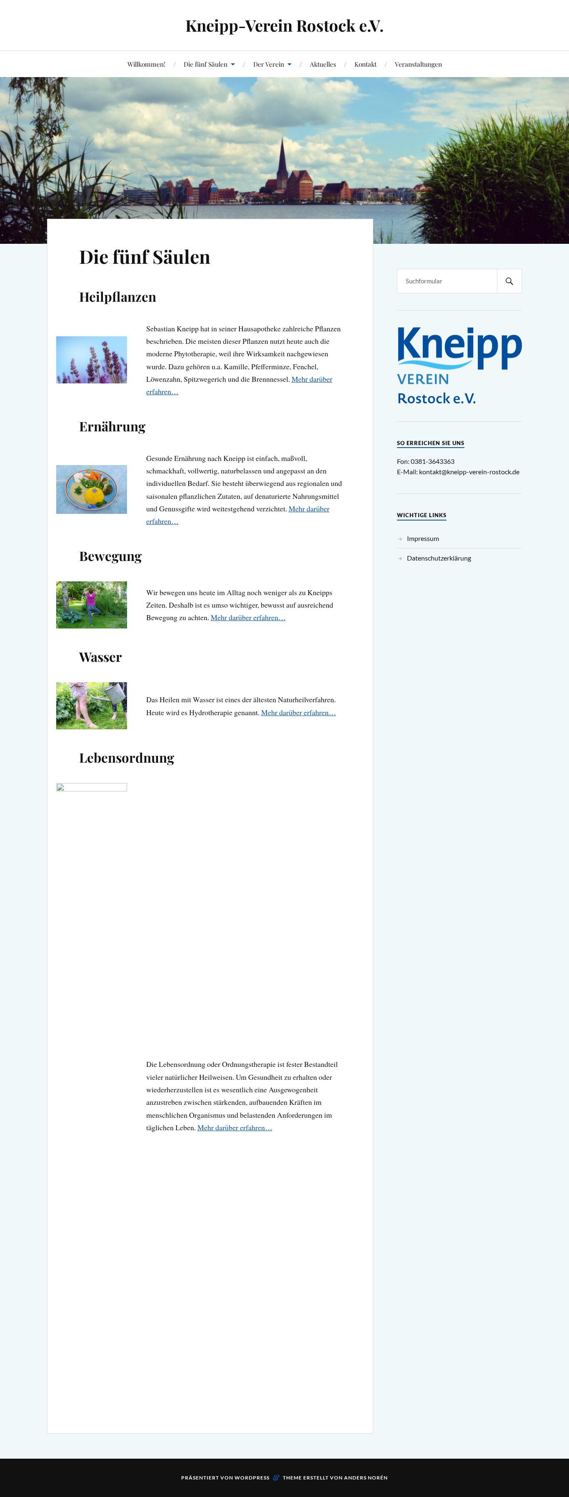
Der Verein (268, 64)
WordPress (252, 1477)
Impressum (423, 538)
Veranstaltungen (418, 64)
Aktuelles (323, 64)
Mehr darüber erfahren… (248, 617)
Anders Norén (366, 1477)
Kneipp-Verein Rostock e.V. (284, 25)
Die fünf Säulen (205, 64)
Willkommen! (146, 64)
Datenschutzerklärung (439, 558)
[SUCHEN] (509, 281)
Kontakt (365, 64)
